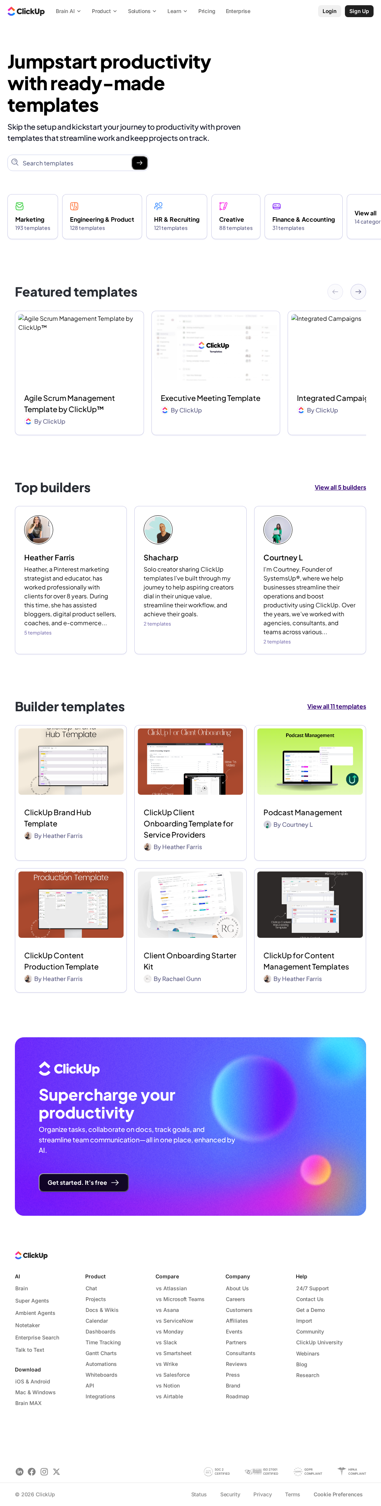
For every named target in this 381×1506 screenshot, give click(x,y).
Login (330, 11)
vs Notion (168, 1385)
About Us (237, 1288)
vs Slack (166, 1342)
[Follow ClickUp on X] (56, 1471)
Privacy (262, 1494)
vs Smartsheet (174, 1353)
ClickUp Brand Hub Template (57, 817)
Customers (239, 1310)
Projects (96, 1299)
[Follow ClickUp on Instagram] (44, 1471)
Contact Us (310, 1299)
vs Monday (169, 1331)
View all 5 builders (340, 487)
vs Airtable (169, 1396)
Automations (101, 1364)
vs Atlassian (171, 1288)
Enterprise (238, 11)
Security (230, 1494)
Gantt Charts (101, 1353)
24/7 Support (312, 1288)
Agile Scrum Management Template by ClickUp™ (69, 403)
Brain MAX (28, 1403)
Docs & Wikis (102, 1310)
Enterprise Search (37, 1337)
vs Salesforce (173, 1374)
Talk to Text (29, 1350)
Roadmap (237, 1396)
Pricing (206, 11)
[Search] (139, 163)
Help (301, 1276)
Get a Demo (310, 1310)
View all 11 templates (336, 706)
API (90, 1385)
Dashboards (101, 1331)
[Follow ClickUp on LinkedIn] (19, 1471)
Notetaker (27, 1325)
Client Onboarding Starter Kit (190, 960)
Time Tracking (103, 1342)
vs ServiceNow (174, 1320)
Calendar (97, 1320)
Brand (233, 1385)
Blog (301, 1364)
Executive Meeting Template (210, 397)
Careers (235, 1299)
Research (307, 1375)
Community (310, 1331)
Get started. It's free (77, 1182)
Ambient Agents (35, 1313)
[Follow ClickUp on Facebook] (31, 1471)
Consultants (241, 1353)
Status (199, 1494)
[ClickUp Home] (26, 11)
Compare (167, 1276)
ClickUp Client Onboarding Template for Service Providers (188, 823)
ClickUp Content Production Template (61, 960)
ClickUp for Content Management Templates (306, 960)
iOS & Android (32, 1381)
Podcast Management (302, 812)
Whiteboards (102, 1374)
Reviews (236, 1364)
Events (234, 1331)
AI (17, 1276)
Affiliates (237, 1320)
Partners (236, 1342)
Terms (292, 1494)
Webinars (308, 1353)
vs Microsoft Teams (180, 1299)
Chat (91, 1288)
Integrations (100, 1396)
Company (237, 1276)
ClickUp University (319, 1342)
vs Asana (167, 1310)
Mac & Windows (35, 1392)
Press (233, 1374)
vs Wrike (167, 1364)
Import (304, 1320)
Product (95, 1276)
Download (28, 1369)
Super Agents (32, 1300)
